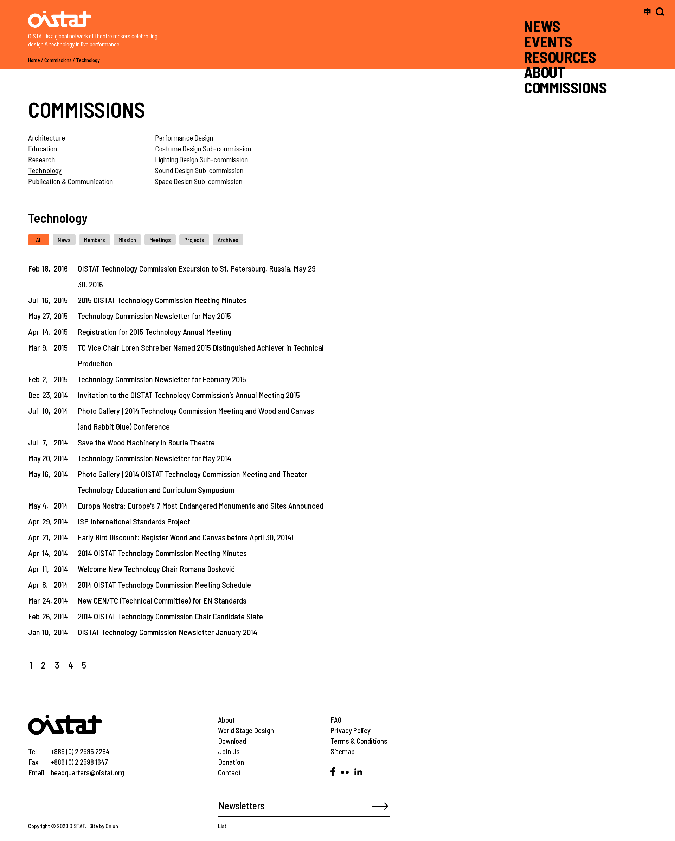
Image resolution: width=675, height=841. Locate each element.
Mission (127, 239)
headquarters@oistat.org (87, 772)
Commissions (58, 60)
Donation (231, 761)
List (222, 825)
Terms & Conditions (358, 740)
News (64, 239)
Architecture (46, 137)
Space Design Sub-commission (199, 181)
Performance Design (184, 137)
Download (232, 740)
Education (42, 148)
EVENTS (548, 41)
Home (34, 60)
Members (94, 239)
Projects (194, 239)
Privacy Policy (350, 730)
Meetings (160, 239)
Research (41, 159)
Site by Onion (103, 825)
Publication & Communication (70, 181)
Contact (229, 772)
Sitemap (342, 751)
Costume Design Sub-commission (203, 148)
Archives (228, 239)
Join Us (229, 751)
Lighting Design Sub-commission (201, 159)
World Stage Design (246, 730)
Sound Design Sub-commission (199, 170)
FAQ (335, 719)
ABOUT (544, 72)
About (226, 719)
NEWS (542, 26)
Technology (87, 60)
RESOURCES (560, 56)
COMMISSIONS (565, 87)
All (39, 239)
